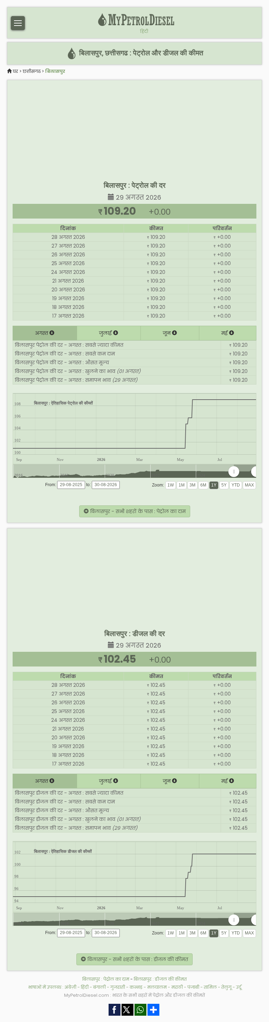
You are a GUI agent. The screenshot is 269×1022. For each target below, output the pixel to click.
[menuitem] (245, 471)
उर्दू (238, 987)
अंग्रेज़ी (70, 987)
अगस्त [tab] (42, 333)
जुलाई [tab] (106, 333)
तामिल (210, 987)
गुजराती (117, 987)
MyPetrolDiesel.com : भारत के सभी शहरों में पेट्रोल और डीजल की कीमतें (134, 995)
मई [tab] (225, 333)
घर (15, 71)
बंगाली (99, 987)
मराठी (177, 987)
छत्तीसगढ (32, 71)
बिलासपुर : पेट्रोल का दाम (105, 979)
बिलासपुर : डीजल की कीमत (160, 979)
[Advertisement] (134, 129)
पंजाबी (193, 987)
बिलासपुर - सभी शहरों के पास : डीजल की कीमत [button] (137, 959)
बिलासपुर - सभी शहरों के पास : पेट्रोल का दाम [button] (137, 511)
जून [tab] (167, 333)
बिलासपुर (55, 71)
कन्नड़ (136, 987)
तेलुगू (226, 987)
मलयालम (157, 987)
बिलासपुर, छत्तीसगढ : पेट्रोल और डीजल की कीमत (140, 53)
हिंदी (144, 31)
